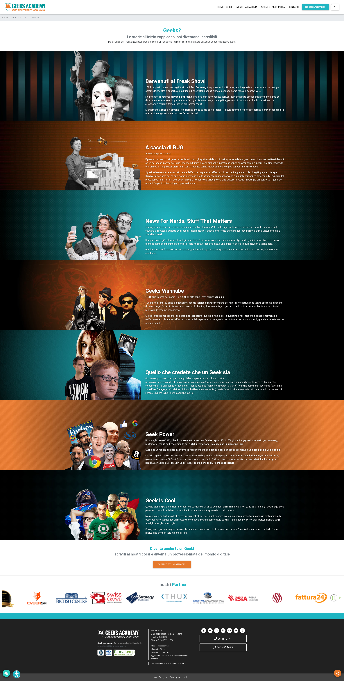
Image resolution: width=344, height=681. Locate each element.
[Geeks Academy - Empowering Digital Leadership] (25, 7)
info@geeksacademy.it (160, 646)
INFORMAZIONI (315, 7)
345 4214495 (224, 647)
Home (5, 17)
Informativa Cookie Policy (160, 652)
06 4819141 (224, 638)
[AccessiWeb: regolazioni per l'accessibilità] (16, 674)
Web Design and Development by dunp (172, 677)
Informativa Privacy (158, 649)
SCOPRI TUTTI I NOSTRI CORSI (172, 564)
